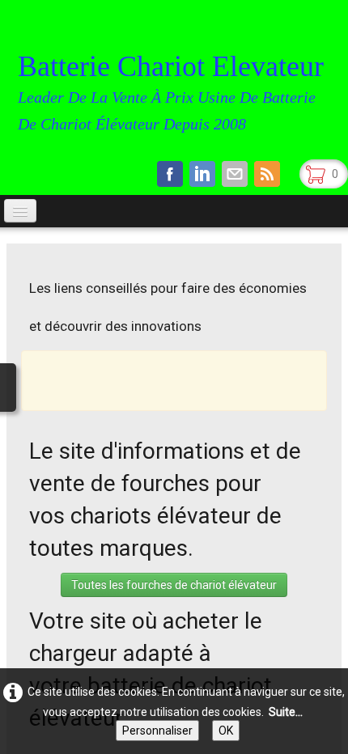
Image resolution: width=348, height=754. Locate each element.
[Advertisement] (191, 379)
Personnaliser (157, 730)
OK (226, 730)
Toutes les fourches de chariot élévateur (174, 584)
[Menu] (20, 210)
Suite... (286, 711)
